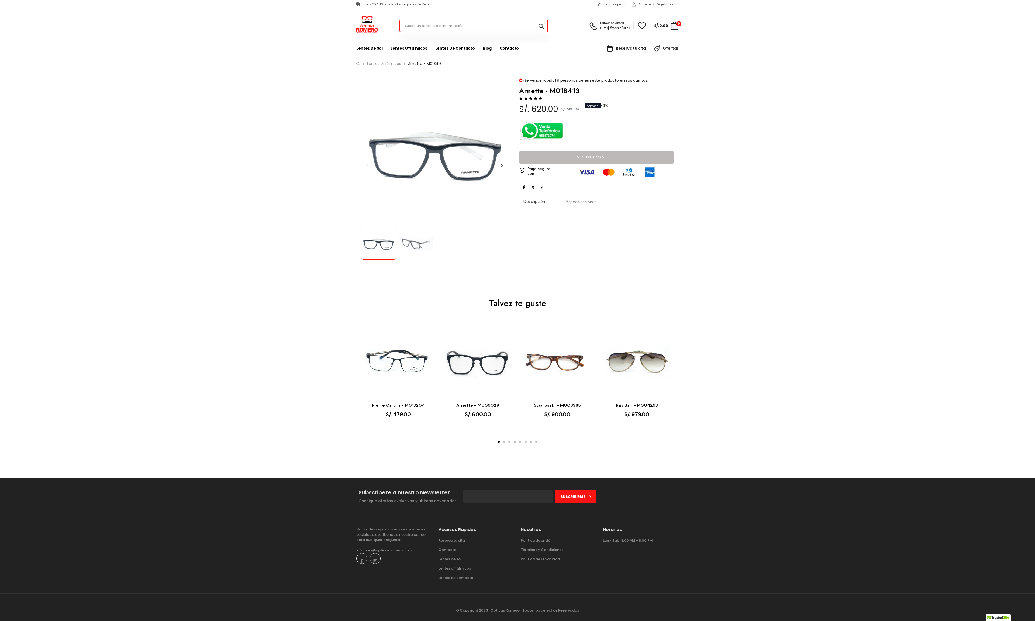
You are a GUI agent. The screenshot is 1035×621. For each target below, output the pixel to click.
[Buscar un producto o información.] (541, 26)
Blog (487, 48)
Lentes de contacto (455, 48)
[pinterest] (542, 187)
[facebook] (523, 187)
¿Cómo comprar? (611, 4)
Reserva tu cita (630, 48)
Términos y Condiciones (542, 549)
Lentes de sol (369, 48)
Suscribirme (572, 496)
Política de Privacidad (540, 559)
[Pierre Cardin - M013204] (398, 361)
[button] (502, 165)
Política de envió (535, 540)
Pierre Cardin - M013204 (398, 405)
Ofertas (671, 48)
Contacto (509, 48)
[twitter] (532, 187)
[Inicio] (358, 64)
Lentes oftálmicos (409, 48)
